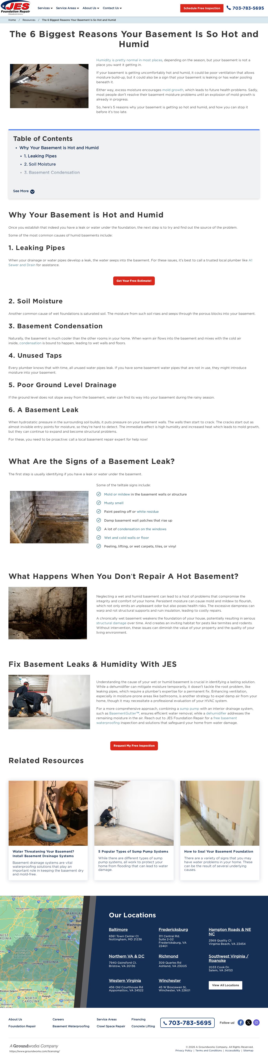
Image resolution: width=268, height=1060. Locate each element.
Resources (29, 19)
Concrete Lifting (143, 1026)
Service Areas (66, 8)
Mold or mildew (117, 494)
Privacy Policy (183, 1050)
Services (44, 8)
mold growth (172, 90)
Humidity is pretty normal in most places (129, 60)
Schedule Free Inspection (202, 8)
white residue (148, 512)
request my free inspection (134, 745)
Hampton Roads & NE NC (230, 931)
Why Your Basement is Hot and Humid (59, 147)
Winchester (170, 980)
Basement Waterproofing (71, 1026)
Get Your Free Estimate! (134, 280)
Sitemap (248, 1050)
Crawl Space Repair (111, 1026)
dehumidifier (216, 713)
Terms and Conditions (208, 1050)
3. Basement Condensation (52, 172)
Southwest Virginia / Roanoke (228, 958)
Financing (138, 1019)
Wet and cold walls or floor (126, 538)
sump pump (189, 709)
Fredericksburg (173, 929)
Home (12, 19)
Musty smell (114, 503)
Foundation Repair (22, 1026)
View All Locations (225, 985)
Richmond (168, 956)
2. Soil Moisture (40, 164)
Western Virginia (125, 980)
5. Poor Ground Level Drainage (56, 189)
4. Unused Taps (40, 180)
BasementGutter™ (124, 713)
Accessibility (232, 1050)
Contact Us (111, 8)
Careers (58, 1019)
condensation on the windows (142, 529)
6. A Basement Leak (44, 197)
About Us (89, 8)
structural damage (111, 623)
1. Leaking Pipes (40, 156)
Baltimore (118, 929)
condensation (30, 343)
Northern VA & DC (126, 956)
